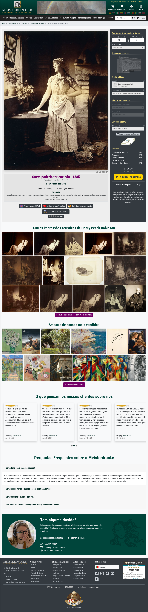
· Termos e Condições (37, 570)
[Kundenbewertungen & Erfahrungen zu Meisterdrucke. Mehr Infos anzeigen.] (134, 570)
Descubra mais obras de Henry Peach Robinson (74, 315)
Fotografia (24, 23)
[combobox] (128, 47)
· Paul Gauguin (78, 570)
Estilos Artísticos (51, 18)
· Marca (32, 568)
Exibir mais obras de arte (74, 384)
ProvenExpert (13, 436)
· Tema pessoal (56, 565)
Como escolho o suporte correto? (20, 496)
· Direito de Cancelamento (38, 576)
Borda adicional (116, 45)
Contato (110, 18)
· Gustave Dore (78, 579)
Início (3, 23)
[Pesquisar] (133, 18)
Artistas (29, 18)
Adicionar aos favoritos (55, 206)
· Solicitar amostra (57, 581)
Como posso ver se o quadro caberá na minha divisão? (29, 488)
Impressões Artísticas (15, 18)
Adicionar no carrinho (129, 176)
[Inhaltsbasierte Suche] (138, 18)
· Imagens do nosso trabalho (61, 576)
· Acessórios (55, 579)
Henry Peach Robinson (37, 23)
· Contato (33, 565)
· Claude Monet (78, 568)
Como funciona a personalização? (20, 468)
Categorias (38, 18)
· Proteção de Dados (36, 573)
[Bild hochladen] (143, 18)
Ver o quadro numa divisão (57, 211)
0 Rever (60, 216)
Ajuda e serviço (99, 18)
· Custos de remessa (58, 570)
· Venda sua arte (57, 568)
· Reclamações (34, 579)
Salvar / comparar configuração (129, 134)
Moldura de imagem (68, 18)
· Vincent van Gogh (79, 565)
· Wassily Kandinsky (79, 573)
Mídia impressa (84, 18)
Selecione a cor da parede (81, 206)
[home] (3, 18)
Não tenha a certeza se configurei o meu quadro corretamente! (33, 504)
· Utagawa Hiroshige (79, 576)
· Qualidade (55, 573)
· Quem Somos (34, 581)
